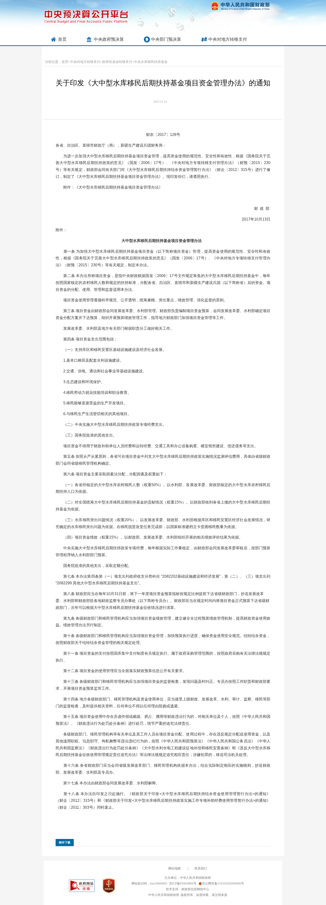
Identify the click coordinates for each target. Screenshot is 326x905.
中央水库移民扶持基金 (151, 62)
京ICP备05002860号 (182, 883)
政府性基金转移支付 (117, 62)
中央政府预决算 (109, 39)
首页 (62, 39)
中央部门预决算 (166, 39)
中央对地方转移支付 (227, 39)
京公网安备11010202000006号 (223, 883)
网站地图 (174, 868)
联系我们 (201, 868)
